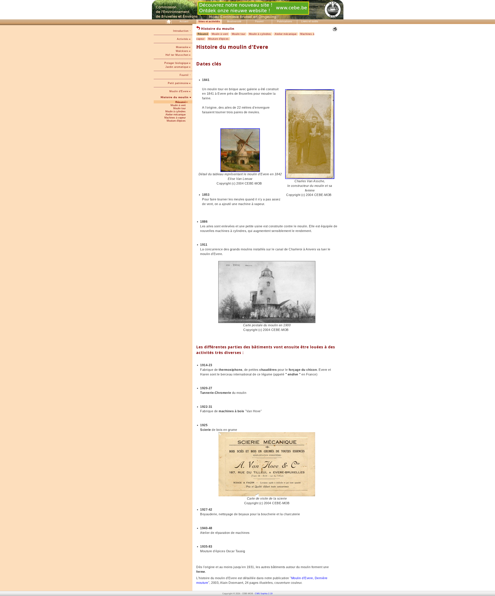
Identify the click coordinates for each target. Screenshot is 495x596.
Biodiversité (234, 21)
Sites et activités (209, 21)
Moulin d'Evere (179, 91)
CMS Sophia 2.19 (264, 593)
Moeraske (182, 47)
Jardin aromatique (177, 66)
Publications (284, 21)
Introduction (181, 30)
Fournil (259, 21)
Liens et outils (309, 21)
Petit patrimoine (178, 83)
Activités (183, 39)
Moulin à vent (178, 105)
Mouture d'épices (176, 120)
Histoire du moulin (175, 97)
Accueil (184, 21)
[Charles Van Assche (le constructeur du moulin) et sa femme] (309, 177)
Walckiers (182, 51)
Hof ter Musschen (177, 54)
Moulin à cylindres (175, 111)
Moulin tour (179, 108)
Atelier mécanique (176, 114)
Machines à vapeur (175, 117)
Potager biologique (176, 63)
